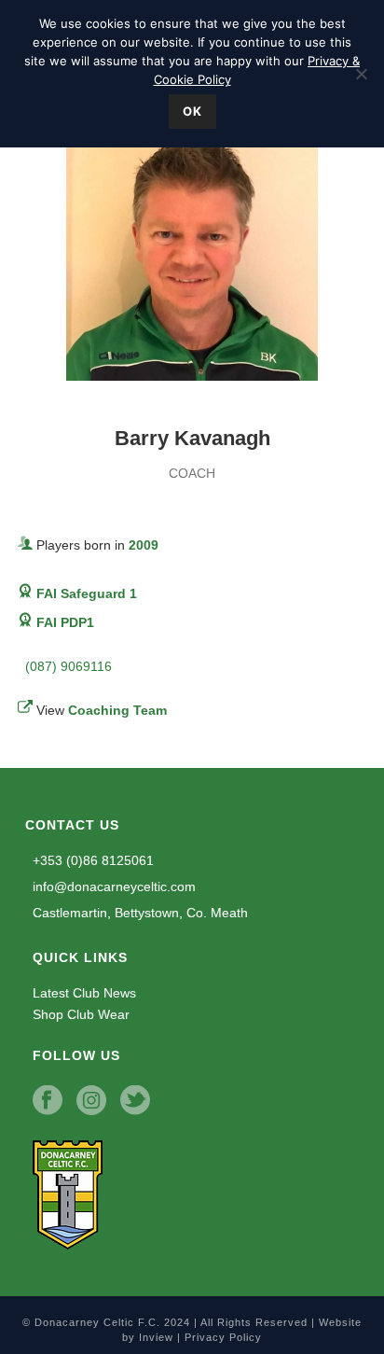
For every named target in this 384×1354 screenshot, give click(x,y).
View (101, 710)
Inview (156, 1337)
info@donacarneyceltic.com (112, 886)
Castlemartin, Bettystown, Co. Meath (138, 912)
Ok (192, 111)
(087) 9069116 (66, 666)
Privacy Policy (223, 1337)
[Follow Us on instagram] (91, 1101)
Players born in (97, 544)
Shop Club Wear (81, 1014)
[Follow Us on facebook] (47, 1101)
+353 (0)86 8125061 (91, 860)
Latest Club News (84, 992)
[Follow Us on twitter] (135, 1101)
